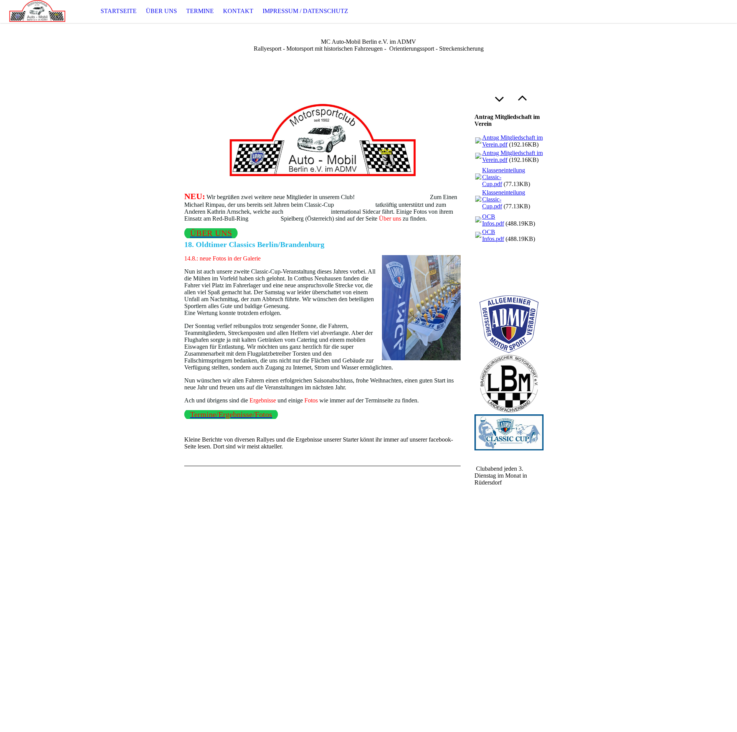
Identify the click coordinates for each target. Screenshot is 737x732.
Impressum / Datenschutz (305, 11)
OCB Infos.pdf (493, 220)
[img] (38, 11)
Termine (200, 11)
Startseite (119, 11)
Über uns (161, 11)
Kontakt (238, 11)
